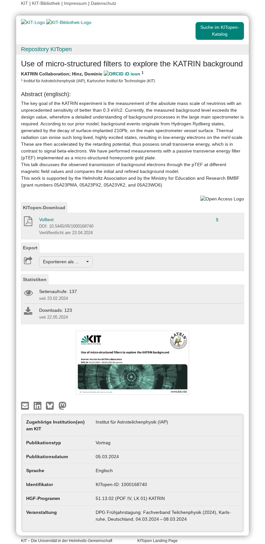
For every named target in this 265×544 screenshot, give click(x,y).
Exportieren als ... (64, 261)
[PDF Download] (27, 223)
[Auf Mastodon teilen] (62, 405)
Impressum (75, 3)
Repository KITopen (46, 49)
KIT (24, 3)
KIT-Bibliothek (46, 3)
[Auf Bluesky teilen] (51, 405)
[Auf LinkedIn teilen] (38, 405)
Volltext (46, 219)
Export (30, 247)
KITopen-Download (44, 207)
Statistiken (35, 279)
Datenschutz (103, 3)
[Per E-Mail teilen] (25, 405)
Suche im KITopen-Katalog (219, 31)
